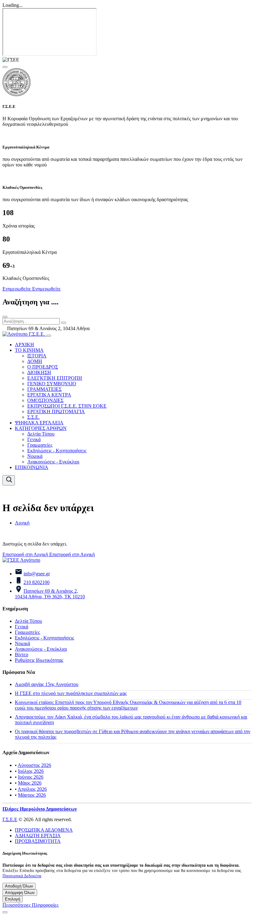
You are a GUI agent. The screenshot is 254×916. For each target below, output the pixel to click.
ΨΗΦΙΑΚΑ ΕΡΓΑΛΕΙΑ (39, 422)
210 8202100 (37, 582)
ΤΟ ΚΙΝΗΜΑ (29, 350)
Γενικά (34, 439)
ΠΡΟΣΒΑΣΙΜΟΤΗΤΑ (38, 841)
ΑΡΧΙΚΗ (24, 344)
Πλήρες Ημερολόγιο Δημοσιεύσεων (39, 809)
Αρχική (22, 522)
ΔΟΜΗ (34, 361)
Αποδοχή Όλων (19, 886)
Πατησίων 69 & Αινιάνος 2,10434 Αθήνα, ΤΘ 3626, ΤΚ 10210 (50, 593)
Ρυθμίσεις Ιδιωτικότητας (39, 660)
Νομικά (34, 456)
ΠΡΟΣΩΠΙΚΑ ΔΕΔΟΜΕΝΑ (44, 830)
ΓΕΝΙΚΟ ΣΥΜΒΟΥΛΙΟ (51, 383)
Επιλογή (12, 899)
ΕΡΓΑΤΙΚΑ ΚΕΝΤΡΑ (49, 394)
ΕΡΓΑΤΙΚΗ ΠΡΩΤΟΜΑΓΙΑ (56, 411)
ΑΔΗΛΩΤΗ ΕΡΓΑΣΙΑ (38, 835)
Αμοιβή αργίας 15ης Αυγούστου (46, 684)
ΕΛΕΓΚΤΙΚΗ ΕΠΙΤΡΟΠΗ (54, 378)
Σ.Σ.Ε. (33, 417)
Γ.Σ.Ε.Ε (9, 819)
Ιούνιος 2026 (30, 777)
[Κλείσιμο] (4, 317)
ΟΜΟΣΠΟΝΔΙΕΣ (45, 400)
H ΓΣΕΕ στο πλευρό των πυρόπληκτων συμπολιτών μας (71, 693)
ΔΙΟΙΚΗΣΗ (39, 372)
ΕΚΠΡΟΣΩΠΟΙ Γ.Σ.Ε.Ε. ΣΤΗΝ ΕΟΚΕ (67, 406)
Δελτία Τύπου (41, 433)
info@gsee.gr (37, 573)
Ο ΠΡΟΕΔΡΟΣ (42, 366)
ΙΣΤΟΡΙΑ (36, 355)
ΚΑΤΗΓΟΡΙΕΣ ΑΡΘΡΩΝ (41, 428)
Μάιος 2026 (30, 782)
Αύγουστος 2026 (34, 765)
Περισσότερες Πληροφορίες (30, 905)
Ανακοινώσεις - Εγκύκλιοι (53, 461)
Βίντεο (21, 654)
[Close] (4, 67)
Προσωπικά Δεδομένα (21, 875)
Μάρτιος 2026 (32, 795)
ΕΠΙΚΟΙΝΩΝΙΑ (31, 467)
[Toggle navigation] (48, 336)
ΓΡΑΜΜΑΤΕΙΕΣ (44, 389)
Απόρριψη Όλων (20, 892)
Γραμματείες (39, 445)
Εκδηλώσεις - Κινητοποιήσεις (56, 450)
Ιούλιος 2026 (31, 771)
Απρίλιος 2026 (32, 789)
